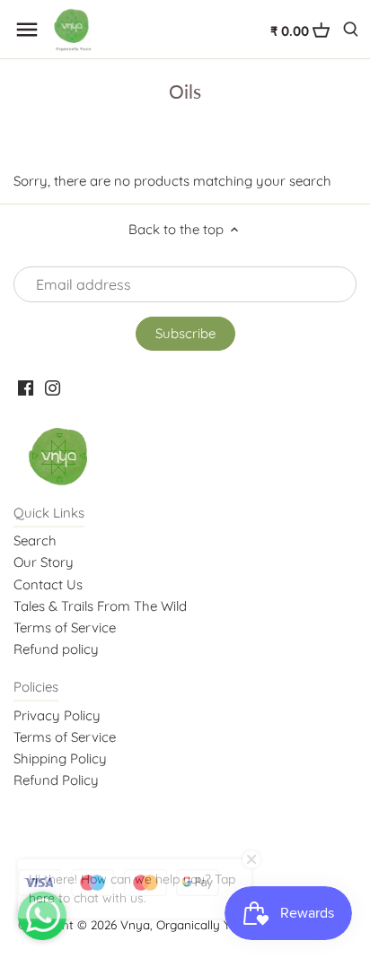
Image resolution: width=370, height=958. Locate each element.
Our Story (43, 561)
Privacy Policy (57, 715)
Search (35, 540)
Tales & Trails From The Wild (100, 605)
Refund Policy (56, 779)
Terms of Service (64, 627)
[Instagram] (52, 386)
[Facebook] (25, 386)
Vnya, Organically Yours (187, 924)
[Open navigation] (26, 29)
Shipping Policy (60, 758)
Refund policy (56, 649)
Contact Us (48, 584)
